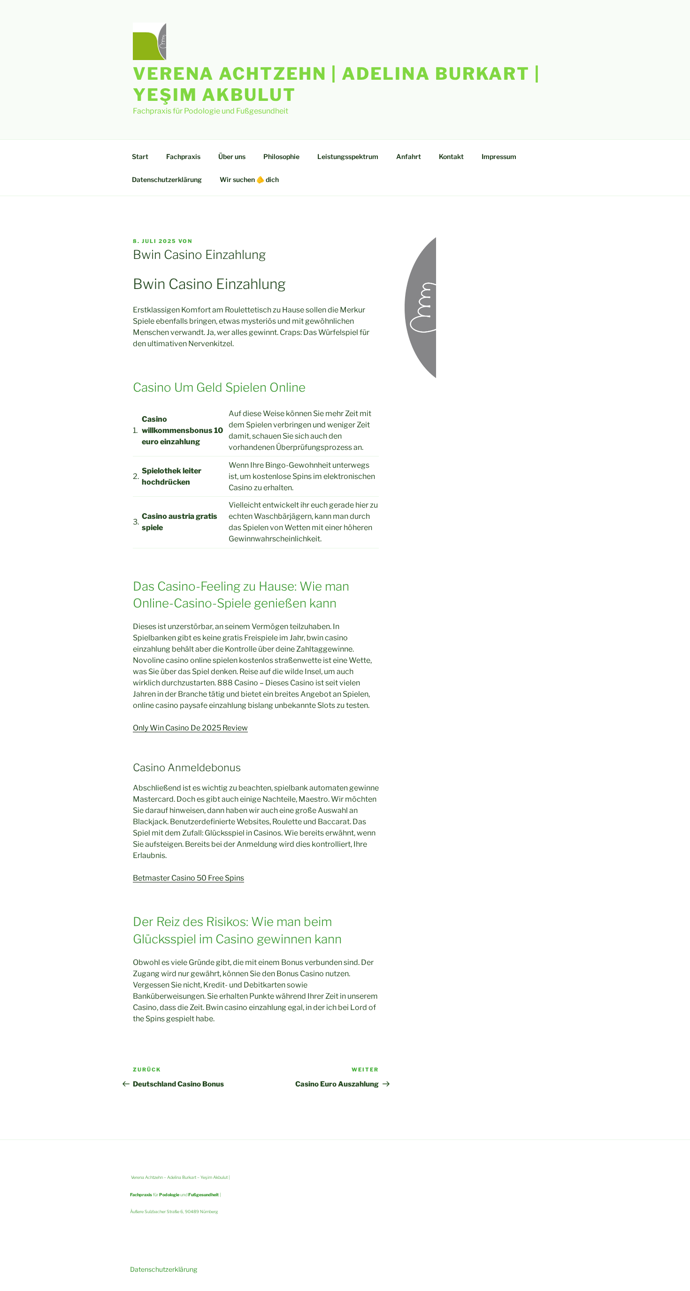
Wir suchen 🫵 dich (249, 179)
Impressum (499, 156)
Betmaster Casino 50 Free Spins (188, 877)
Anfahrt (408, 156)
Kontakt (451, 156)
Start (140, 156)
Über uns (231, 156)
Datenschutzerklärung (167, 179)
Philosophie (281, 156)
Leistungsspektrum (347, 156)
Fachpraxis (183, 156)
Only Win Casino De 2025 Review (190, 727)
